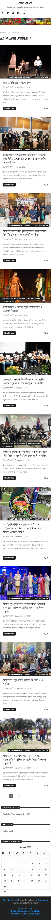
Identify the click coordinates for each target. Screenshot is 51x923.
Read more (9, 108)
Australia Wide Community (20, 77)
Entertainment (34, 298)
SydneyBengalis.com (27, 900)
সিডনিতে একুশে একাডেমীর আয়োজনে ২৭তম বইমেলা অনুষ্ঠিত (25, 7)
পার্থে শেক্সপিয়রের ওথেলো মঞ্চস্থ (17, 82)
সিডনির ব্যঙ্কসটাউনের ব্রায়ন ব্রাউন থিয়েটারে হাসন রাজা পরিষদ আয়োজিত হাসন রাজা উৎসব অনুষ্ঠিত (24, 607)
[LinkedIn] (18, 13)
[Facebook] (2, 13)
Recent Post (7, 446)
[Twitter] (7, 13)
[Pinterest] (13, 13)
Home (2, 32)
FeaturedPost (41, 77)
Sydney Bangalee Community (26, 903)
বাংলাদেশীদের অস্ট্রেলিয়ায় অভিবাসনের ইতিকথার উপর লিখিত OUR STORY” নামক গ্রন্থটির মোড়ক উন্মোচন (24, 158)
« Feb (3, 891)
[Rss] (23, 13)
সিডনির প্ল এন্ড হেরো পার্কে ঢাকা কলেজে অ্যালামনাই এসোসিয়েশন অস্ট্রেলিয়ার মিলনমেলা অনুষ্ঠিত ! (24, 759)
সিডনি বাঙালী (9, 87)
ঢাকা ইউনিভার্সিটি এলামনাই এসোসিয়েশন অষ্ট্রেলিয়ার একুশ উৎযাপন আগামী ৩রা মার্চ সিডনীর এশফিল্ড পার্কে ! (22, 528)
